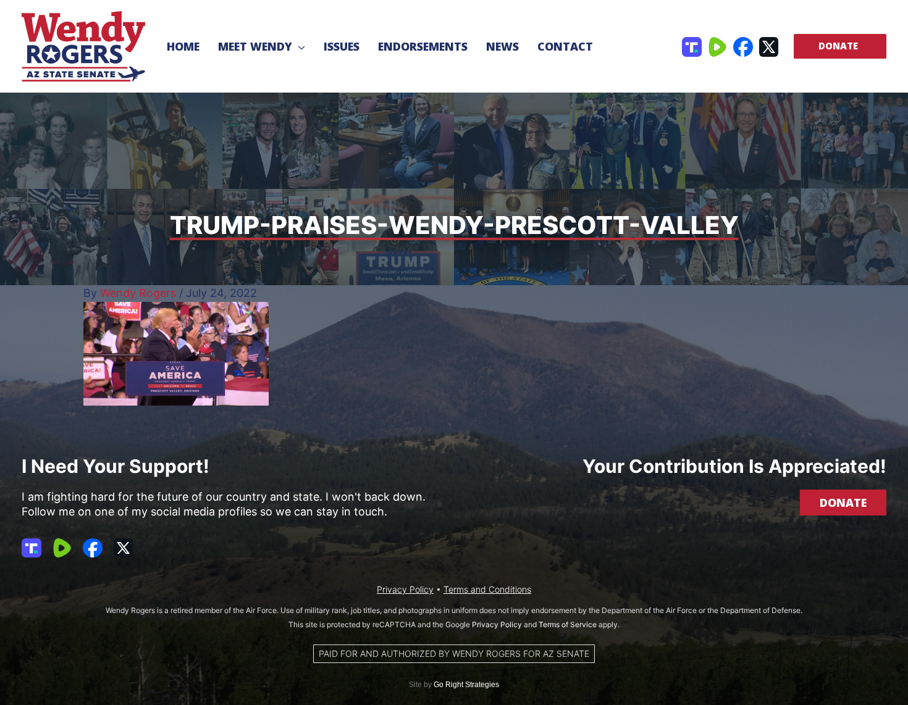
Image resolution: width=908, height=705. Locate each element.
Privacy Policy (405, 589)
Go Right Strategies (466, 684)
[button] (298, 46)
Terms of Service (568, 624)
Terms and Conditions (487, 589)
